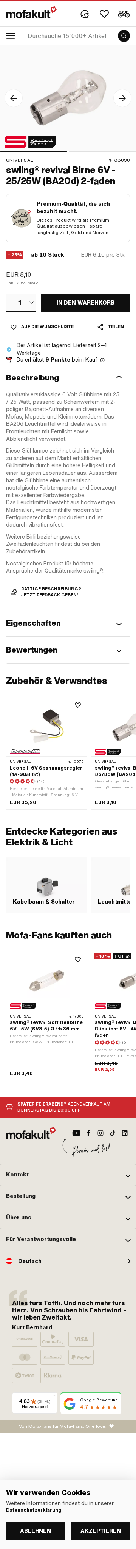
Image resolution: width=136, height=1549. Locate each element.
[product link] (46, 1015)
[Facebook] (88, 1133)
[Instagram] (100, 1133)
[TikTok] (112, 1133)
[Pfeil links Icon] (14, 98)
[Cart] (124, 14)
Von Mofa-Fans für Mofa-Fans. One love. (63, 1426)
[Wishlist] (104, 14)
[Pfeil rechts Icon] (122, 98)
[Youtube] (76, 1133)
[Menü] (54, 1396)
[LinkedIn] (124, 1133)
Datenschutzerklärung (34, 1510)
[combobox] (21, 303)
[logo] (31, 12)
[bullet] (33, 151)
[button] (68, 378)
